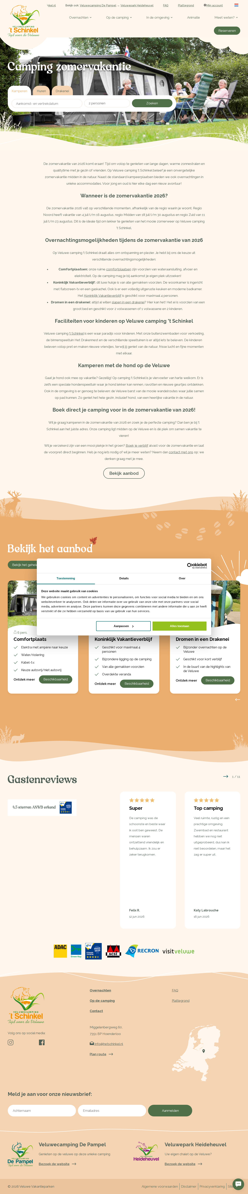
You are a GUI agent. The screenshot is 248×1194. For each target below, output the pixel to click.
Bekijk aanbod (124, 473)
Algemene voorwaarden (160, 1186)
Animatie (193, 17)
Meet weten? (224, 17)
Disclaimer (188, 1186)
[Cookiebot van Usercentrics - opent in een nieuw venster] (190, 566)
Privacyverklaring (212, 1186)
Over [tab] (182, 578)
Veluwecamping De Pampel (98, 5)
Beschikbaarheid (55, 679)
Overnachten (78, 17)
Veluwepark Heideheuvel (137, 5)
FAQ (165, 5)
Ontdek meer (24, 679)
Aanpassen (121, 626)
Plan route (98, 1054)
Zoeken (152, 103)
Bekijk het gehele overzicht (32, 565)
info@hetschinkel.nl (108, 1044)
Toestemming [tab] (66, 578)
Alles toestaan (179, 626)
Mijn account (214, 5)
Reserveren (227, 31)
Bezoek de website (54, 1164)
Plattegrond (186, 5)
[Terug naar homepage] (23, 21)
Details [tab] (124, 578)
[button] (225, 776)
